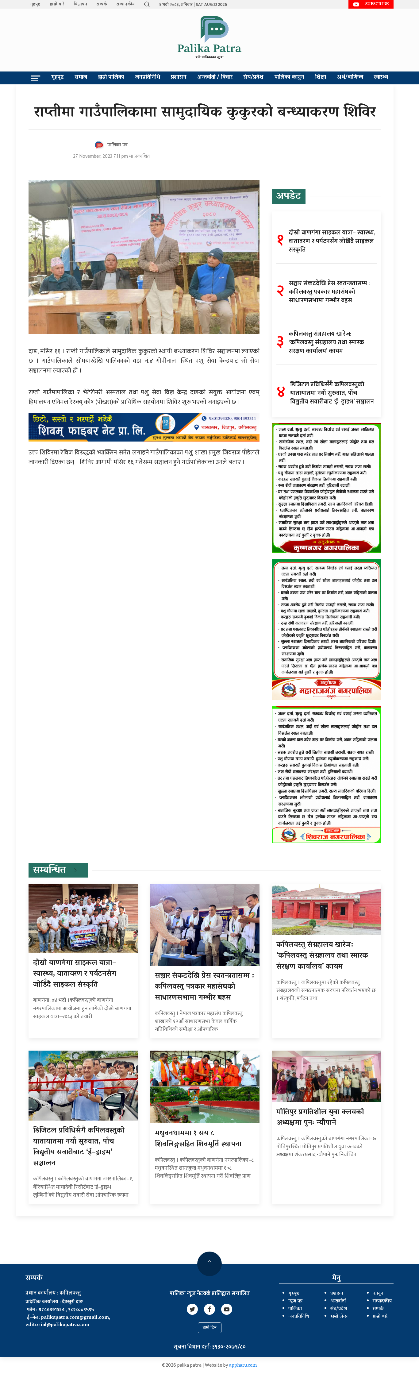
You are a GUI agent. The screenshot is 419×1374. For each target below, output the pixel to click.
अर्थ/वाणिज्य (350, 77)
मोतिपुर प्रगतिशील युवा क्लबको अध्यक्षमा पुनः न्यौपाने (320, 1118)
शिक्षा (320, 77)
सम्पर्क (101, 4)
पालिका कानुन (289, 77)
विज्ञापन (80, 4)
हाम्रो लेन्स (339, 1316)
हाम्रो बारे (57, 4)
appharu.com (243, 1365)
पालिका (295, 1309)
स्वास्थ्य (381, 77)
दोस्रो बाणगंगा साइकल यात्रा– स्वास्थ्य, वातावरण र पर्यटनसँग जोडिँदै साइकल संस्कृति (74, 974)
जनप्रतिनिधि (147, 77)
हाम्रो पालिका (111, 77)
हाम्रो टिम (210, 1328)
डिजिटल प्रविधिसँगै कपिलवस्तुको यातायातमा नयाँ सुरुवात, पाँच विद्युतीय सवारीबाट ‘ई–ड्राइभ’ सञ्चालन (79, 1147)
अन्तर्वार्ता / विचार (215, 77)
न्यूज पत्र (295, 1301)
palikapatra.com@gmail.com (75, 1317)
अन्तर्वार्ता (338, 1301)
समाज (81, 77)
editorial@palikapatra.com (57, 1325)
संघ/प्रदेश (253, 77)
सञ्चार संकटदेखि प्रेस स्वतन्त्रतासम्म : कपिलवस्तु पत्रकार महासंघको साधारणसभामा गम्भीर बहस (204, 987)
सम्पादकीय (125, 4)
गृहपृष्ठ (35, 4)
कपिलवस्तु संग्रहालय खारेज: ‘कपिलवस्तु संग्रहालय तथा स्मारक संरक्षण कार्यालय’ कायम (322, 956)
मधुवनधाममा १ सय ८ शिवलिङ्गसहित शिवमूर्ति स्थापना (198, 1139)
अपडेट (288, 196)
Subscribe (377, 4)
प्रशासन (178, 77)
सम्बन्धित (49, 871)
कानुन (378, 1293)
